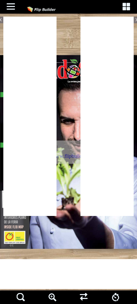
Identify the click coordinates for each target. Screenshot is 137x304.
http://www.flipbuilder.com (68, 156)
